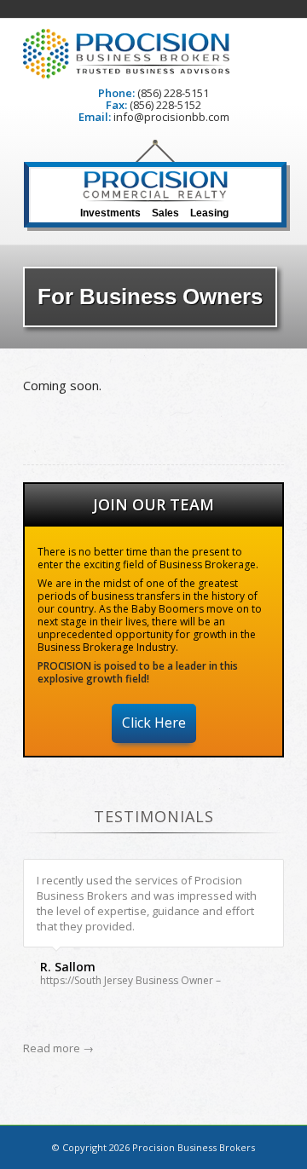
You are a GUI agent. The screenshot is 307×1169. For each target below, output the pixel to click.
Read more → (58, 1048)
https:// (57, 981)
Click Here (154, 722)
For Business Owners (150, 296)
